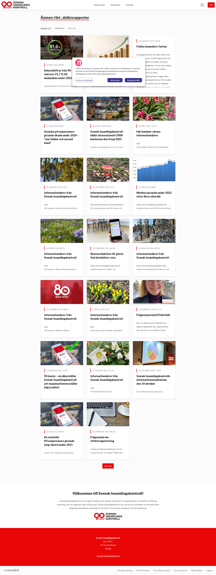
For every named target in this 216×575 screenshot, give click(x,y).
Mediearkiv (115, 5)
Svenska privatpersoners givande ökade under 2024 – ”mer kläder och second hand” (61, 137)
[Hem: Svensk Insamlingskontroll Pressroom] (15, 4)
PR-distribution (143, 570)
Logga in (209, 570)
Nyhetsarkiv (99, 5)
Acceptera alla (133, 80)
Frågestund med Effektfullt (153, 315)
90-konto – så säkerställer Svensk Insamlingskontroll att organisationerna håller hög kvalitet (61, 381)
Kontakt (129, 5)
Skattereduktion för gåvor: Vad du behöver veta (107, 255)
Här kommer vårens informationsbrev (148, 133)
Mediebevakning (125, 570)
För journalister (181, 570)
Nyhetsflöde (196, 570)
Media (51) (59, 28)
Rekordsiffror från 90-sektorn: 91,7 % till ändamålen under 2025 (58, 74)
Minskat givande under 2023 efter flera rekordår (154, 194)
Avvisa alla (115, 80)
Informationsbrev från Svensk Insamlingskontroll (60, 194)
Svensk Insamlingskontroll (108, 556)
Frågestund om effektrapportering (102, 439)
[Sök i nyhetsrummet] (202, 5)
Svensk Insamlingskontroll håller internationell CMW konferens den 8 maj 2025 (106, 135)
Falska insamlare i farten (151, 46)
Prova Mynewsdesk (161, 570)
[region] (108, 72)
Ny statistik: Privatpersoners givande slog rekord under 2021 (59, 441)
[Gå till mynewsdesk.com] (12, 570)
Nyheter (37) (45, 28)
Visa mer (108, 466)
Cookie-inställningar (84, 80)
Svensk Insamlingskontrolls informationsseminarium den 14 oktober (153, 379)
